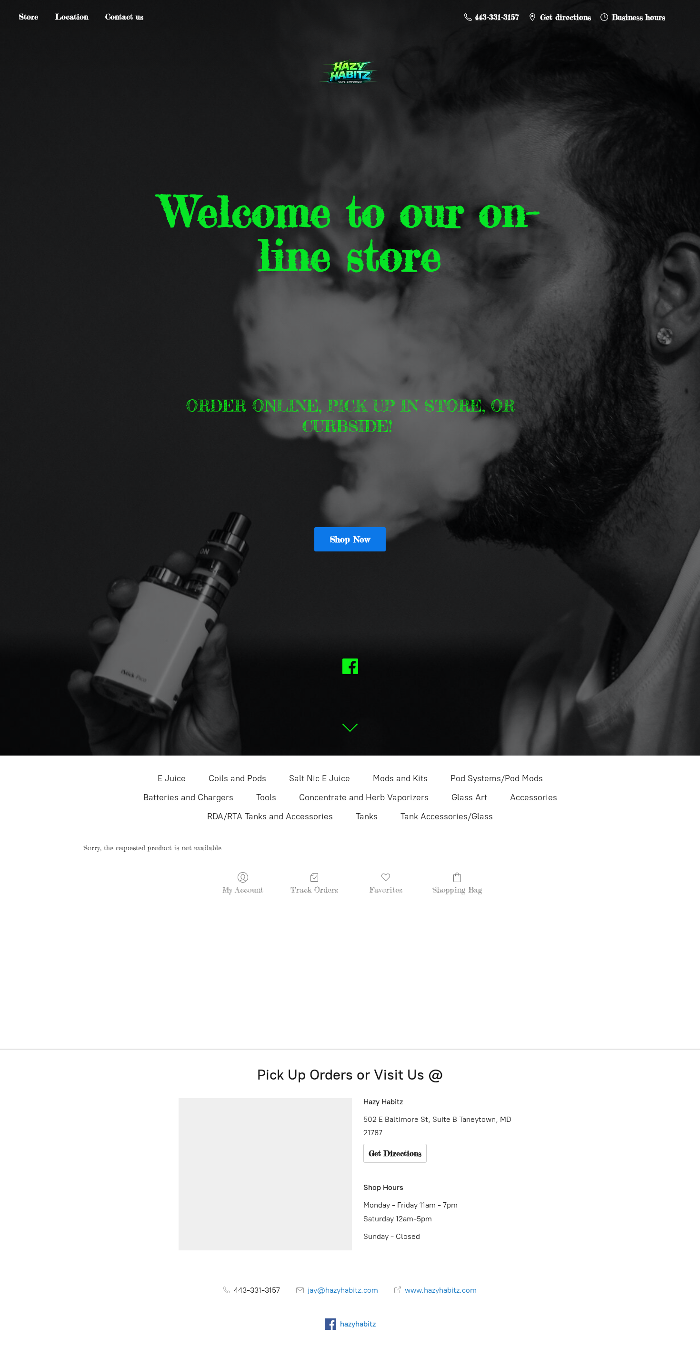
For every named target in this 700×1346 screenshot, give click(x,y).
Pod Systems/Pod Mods (496, 778)
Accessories (533, 797)
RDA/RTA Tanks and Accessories (270, 816)
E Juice (172, 778)
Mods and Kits (400, 778)
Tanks (367, 816)
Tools (266, 797)
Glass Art (469, 797)
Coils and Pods (237, 778)
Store (28, 16)
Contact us (124, 16)
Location (71, 16)
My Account (242, 889)
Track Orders (314, 889)
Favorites (386, 889)
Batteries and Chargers (188, 797)
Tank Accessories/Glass (446, 816)
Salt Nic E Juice (319, 778)
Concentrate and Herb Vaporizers (364, 797)
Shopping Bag (457, 889)
